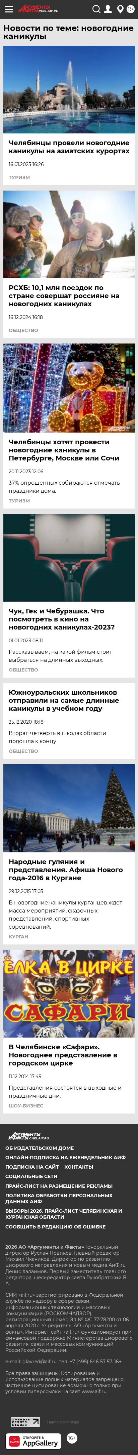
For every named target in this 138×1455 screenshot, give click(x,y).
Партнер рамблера (63, 1422)
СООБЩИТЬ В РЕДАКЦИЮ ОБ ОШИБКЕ (55, 1227)
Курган (18, 936)
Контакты (78, 1167)
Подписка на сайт (32, 1167)
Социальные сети (31, 1176)
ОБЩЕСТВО (23, 330)
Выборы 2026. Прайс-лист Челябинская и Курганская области (63, 1214)
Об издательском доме (39, 1148)
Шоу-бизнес (26, 1105)
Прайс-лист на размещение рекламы (59, 1186)
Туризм (19, 177)
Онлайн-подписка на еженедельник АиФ (65, 1158)
